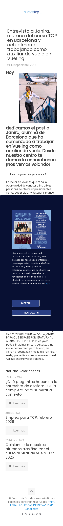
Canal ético (31, 509)
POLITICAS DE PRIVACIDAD (36, 505)
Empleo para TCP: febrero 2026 (29, 419)
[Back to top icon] (31, 491)
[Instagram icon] (37, 514)
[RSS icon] (40, 514)
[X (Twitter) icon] (26, 514)
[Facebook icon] (23, 514)
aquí (48, 284)
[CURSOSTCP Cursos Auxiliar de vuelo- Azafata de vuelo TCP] (31, 12)
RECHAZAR (30, 313)
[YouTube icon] (30, 514)
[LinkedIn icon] (33, 514)
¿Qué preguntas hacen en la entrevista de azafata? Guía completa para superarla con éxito (31, 388)
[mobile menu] (58, 7)
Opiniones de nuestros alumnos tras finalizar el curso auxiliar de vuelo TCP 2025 (30, 451)
